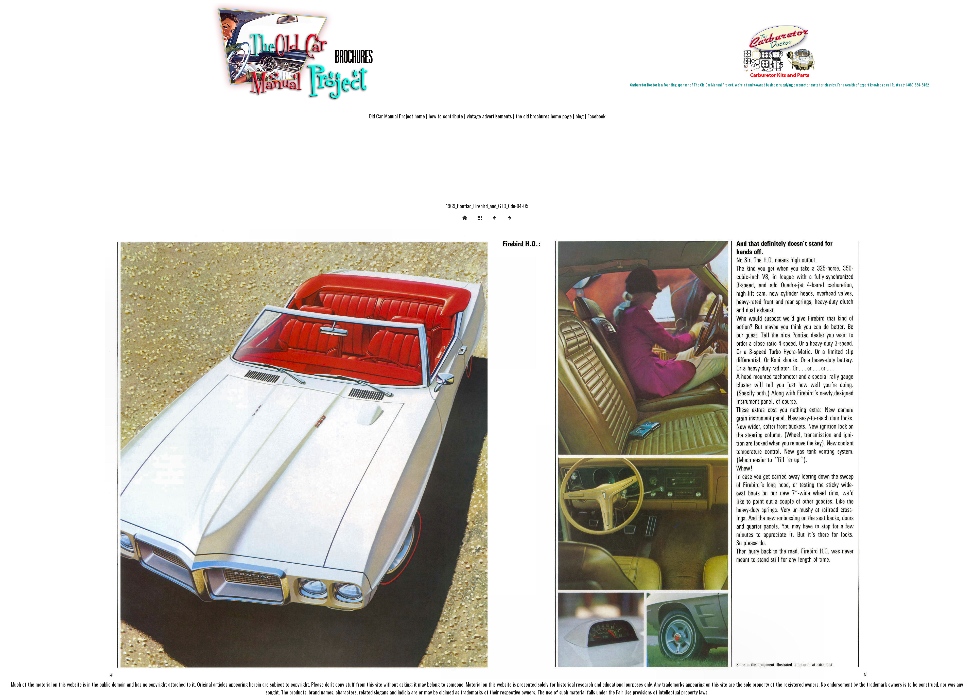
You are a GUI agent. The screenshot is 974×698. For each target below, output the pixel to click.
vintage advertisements (489, 116)
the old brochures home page (544, 116)
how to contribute (446, 116)
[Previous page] (258, 454)
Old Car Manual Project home (397, 116)
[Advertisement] (487, 164)
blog (580, 116)
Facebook (596, 116)
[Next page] (640, 454)
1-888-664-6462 (917, 84)
